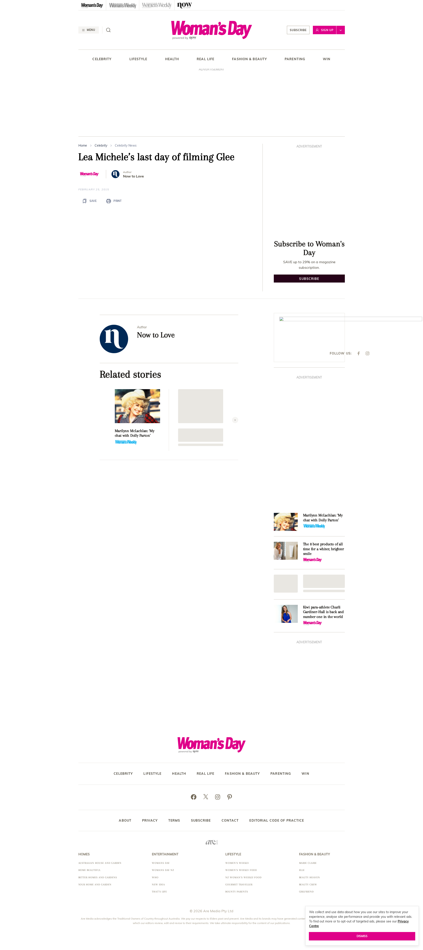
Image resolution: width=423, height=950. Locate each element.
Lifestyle (138, 59)
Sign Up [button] (327, 30)
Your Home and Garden (94, 884)
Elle (302, 870)
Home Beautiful (89, 870)
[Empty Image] (286, 584)
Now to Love (133, 176)
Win (326, 59)
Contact (230, 820)
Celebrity (101, 59)
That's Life (159, 891)
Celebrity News (126, 145)
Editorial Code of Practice (276, 820)
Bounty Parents (236, 891)
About (125, 820)
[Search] (108, 30)
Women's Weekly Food (241, 870)
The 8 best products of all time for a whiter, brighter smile (323, 549)
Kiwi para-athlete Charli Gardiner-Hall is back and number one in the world (323, 612)
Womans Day (161, 863)
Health (172, 59)
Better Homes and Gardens (97, 877)
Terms (174, 820)
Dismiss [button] (362, 936)
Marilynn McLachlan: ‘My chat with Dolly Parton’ (134, 433)
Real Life (205, 59)
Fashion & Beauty (249, 59)
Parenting (295, 59)
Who (155, 877)
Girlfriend (306, 891)
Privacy (150, 820)
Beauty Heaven (309, 877)
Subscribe (298, 30)
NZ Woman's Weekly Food (243, 877)
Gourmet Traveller (238, 884)
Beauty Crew (308, 884)
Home (82, 145)
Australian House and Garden (100, 863)
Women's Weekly (237, 863)
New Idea (158, 884)
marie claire (308, 863)
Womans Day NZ (163, 870)
